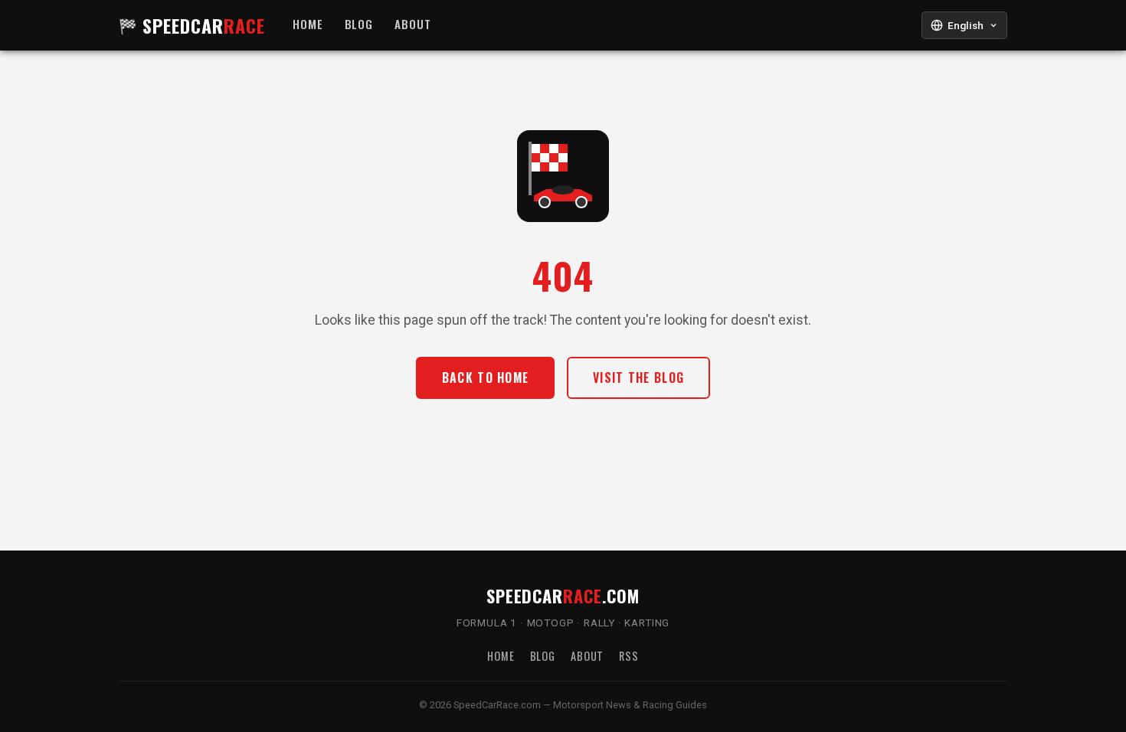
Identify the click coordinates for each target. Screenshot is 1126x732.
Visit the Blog (638, 377)
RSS (629, 656)
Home (308, 24)
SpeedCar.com (563, 595)
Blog (359, 24)
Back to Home (485, 377)
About (412, 24)
